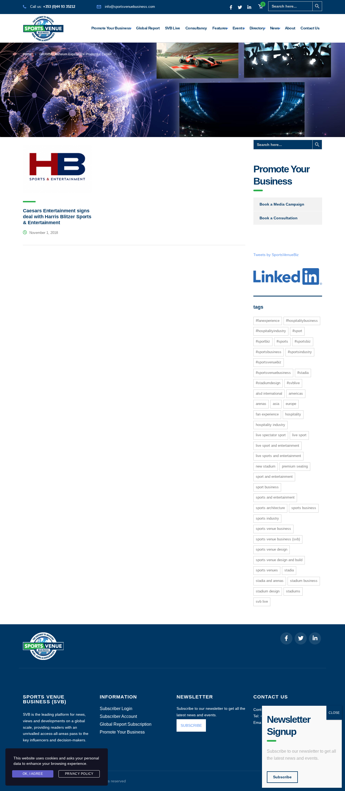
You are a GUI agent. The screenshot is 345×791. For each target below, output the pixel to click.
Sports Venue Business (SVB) (278, 539)
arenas (261, 404)
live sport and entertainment (277, 446)
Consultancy (196, 28)
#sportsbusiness (268, 352)
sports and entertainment (275, 497)
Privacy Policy (79, 774)
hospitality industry (270, 425)
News (274, 28)
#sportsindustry (300, 352)
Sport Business (267, 487)
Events (238, 28)
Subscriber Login (116, 709)
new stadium (265, 466)
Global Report (148, 28)
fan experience (267, 414)
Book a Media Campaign (282, 204)
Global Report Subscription (125, 724)
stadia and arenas (270, 581)
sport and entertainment (274, 477)
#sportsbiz (303, 341)
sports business (303, 508)
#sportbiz (263, 341)
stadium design (268, 591)
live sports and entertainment (278, 456)
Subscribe (282, 777)
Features (219, 28)
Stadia (289, 570)
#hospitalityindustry (271, 331)
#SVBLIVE (293, 383)
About (290, 28)
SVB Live (172, 28)
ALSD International (269, 393)
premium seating (295, 466)
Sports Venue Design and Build (279, 560)
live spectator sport (271, 435)
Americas (296, 393)
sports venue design (271, 549)
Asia (276, 404)
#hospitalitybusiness (302, 321)
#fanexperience (268, 321)
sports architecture (270, 508)
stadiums (293, 591)
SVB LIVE (262, 601)
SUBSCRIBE (191, 725)
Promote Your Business (111, 28)
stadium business (304, 581)
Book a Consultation (279, 218)
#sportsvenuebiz (268, 362)
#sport (297, 331)
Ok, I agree (33, 774)
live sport (299, 435)
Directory (257, 28)
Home (27, 54)
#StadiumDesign (268, 383)
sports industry (267, 518)
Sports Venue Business (273, 529)
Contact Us (310, 28)
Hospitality (293, 414)
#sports (282, 341)
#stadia (303, 373)
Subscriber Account (118, 716)
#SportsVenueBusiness (273, 373)
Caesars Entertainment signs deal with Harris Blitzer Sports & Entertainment (57, 216)
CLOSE (334, 713)
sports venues (267, 570)
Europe (291, 404)
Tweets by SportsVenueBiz (276, 255)
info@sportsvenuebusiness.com (130, 7)
